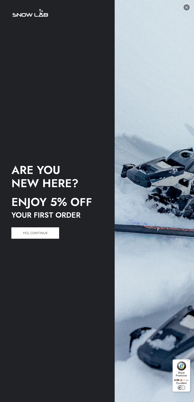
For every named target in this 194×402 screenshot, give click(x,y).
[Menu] (188, 361)
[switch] (181, 387)
